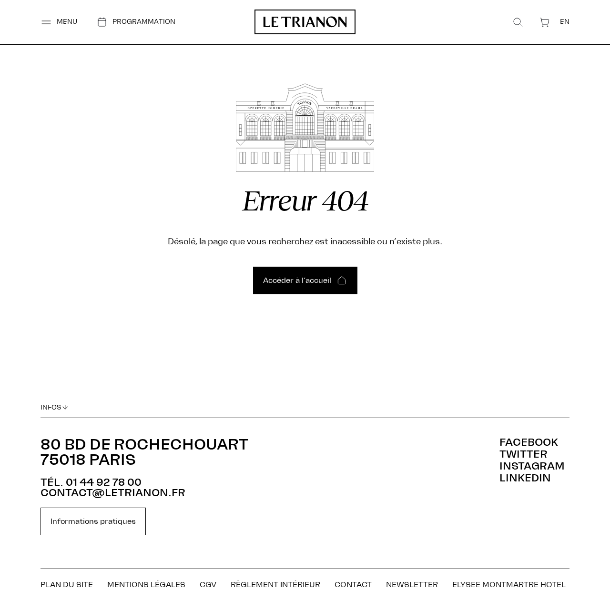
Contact (353, 585)
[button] (59, 22)
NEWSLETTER (412, 585)
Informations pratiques (93, 521)
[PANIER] (544, 22)
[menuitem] (564, 22)
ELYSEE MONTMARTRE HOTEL (509, 585)
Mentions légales (146, 585)
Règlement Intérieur (275, 585)
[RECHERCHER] (518, 22)
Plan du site (67, 585)
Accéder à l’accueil (297, 280)
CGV (208, 585)
